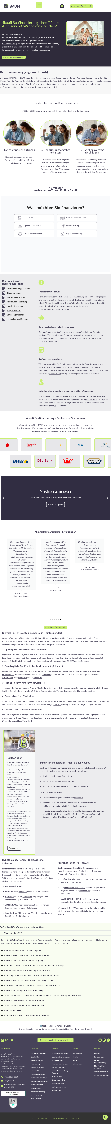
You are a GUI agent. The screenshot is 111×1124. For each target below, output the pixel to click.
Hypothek (22, 677)
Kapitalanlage (36, 1088)
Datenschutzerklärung (59, 1118)
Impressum (75, 1118)
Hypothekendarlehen (38, 1074)
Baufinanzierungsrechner (60, 1057)
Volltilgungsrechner (59, 1087)
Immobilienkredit (37, 1085)
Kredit (103, 78)
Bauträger (11, 762)
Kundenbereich (99, 1057)
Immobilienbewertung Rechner (60, 1072)
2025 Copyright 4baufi (39, 1118)
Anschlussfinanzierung (39, 1053)
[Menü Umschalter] (39, 5)
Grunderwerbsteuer (87, 802)
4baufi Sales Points (101, 1072)
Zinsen (75, 1060)
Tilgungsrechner (58, 1083)
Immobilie (90, 78)
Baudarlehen (14, 848)
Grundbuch (27, 896)
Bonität (8, 916)
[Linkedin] (104, 1040)
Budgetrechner (57, 1060)
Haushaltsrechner (58, 1067)
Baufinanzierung (9, 43)
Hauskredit (35, 1071)
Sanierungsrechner (59, 1080)
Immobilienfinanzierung (39, 50)
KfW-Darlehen (36, 1095)
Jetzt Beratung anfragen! (81, 1029)
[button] (3, 498)
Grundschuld (35, 87)
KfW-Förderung (36, 1099)
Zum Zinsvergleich (55, 504)
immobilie (66, 776)
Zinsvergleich (57, 1090)
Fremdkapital (8, 674)
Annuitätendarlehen (96, 811)
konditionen (56, 309)
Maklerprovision (49, 806)
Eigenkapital (7, 654)
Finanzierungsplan (74, 638)
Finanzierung (44, 78)
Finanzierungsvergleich (60, 1064)
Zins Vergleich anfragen (99, 1067)
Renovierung (51, 781)
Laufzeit (57, 704)
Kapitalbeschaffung (38, 1092)
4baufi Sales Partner (101, 1075)
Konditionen (41, 47)
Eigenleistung (88, 658)
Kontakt (97, 1053)
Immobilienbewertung (39, 1078)
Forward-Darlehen (37, 1067)
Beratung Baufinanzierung (100, 1061)
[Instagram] (108, 1040)
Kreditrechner (57, 1076)
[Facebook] (100, 1040)
